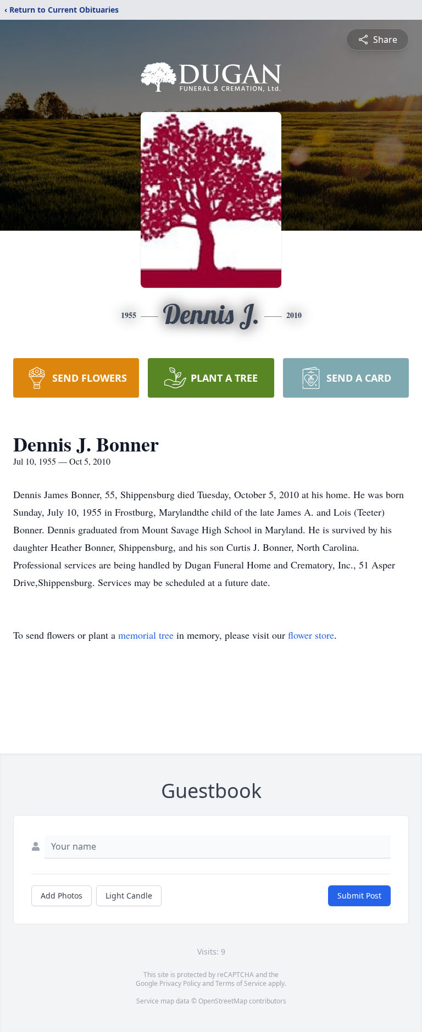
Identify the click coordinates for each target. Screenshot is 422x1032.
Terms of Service (240, 983)
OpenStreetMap (222, 1001)
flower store (311, 634)
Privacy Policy (180, 983)
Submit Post (359, 895)
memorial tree (146, 634)
